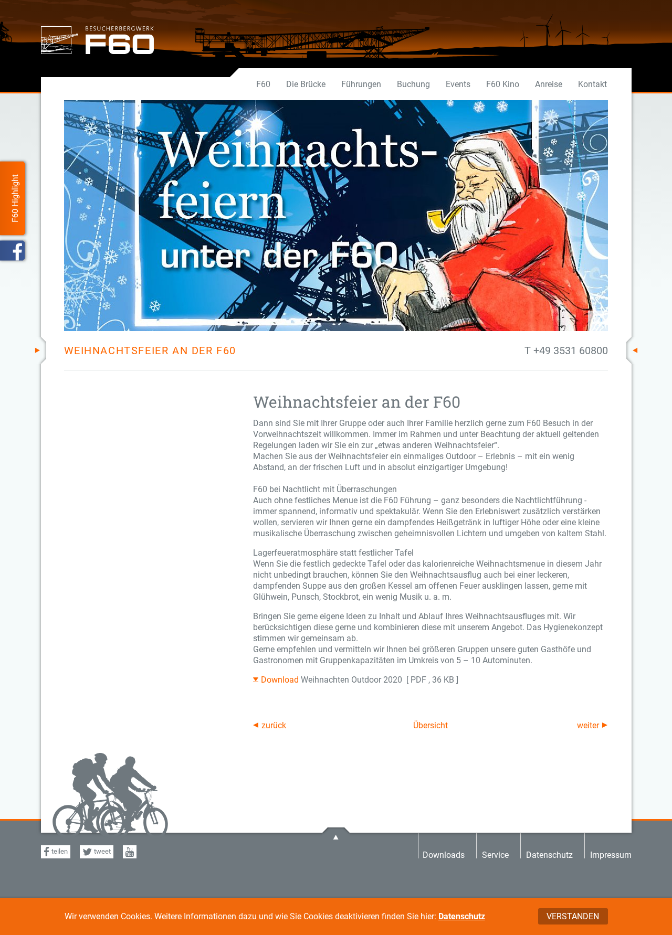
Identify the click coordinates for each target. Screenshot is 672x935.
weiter (588, 725)
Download (281, 680)
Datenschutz (461, 916)
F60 (263, 84)
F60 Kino (502, 84)
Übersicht (430, 725)
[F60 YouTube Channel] (129, 851)
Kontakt (592, 84)
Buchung (413, 84)
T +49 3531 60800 (566, 350)
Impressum (611, 854)
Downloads (444, 854)
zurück (273, 725)
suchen (566, 321)
